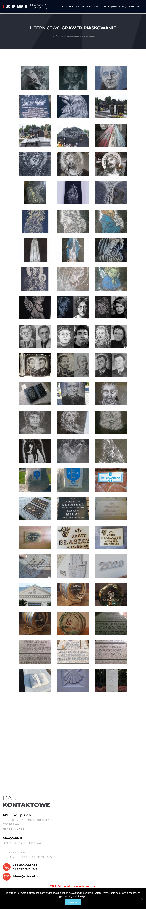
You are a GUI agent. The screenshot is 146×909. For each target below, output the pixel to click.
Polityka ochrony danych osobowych (77, 886)
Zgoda (73, 902)
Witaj (51, 36)
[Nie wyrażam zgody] (141, 898)
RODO (53, 886)
